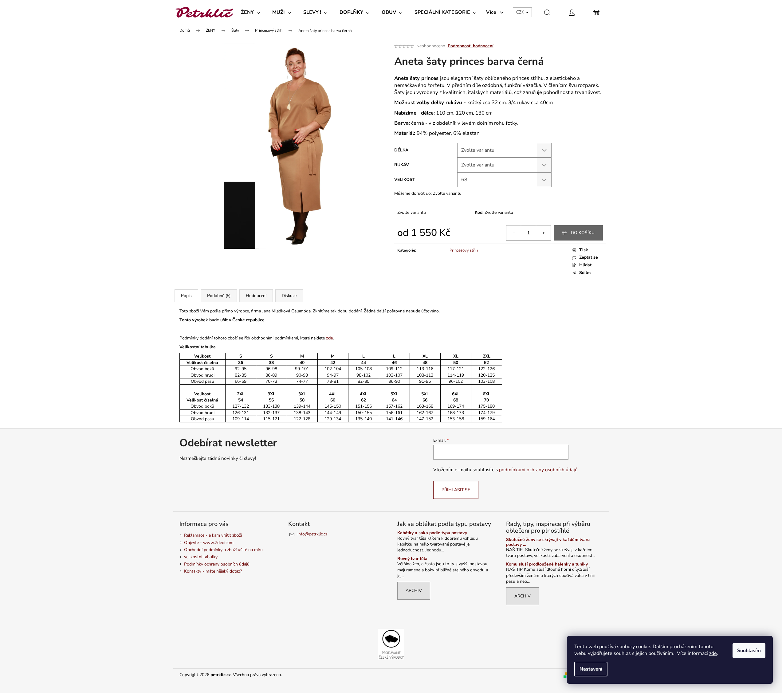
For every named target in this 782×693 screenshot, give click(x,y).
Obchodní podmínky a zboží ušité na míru (223, 550)
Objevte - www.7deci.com (209, 543)
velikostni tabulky (201, 557)
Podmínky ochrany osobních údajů (217, 564)
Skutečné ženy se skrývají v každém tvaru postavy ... (548, 542)
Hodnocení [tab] (256, 296)
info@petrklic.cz (312, 534)
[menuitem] (250, 12)
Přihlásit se (456, 490)
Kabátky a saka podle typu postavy (432, 533)
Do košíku (583, 233)
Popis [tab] (186, 296)
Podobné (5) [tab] (218, 296)
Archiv (414, 590)
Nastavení (591, 669)
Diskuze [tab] (289, 296)
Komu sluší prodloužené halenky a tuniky (547, 564)
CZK (520, 12)
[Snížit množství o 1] (513, 232)
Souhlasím (749, 650)
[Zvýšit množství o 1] (543, 232)
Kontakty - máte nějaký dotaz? (213, 571)
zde (713, 653)
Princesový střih (464, 250)
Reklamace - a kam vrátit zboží (213, 535)
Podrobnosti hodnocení (470, 46)
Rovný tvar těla (412, 558)
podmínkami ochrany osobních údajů (538, 469)
